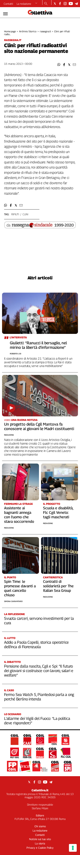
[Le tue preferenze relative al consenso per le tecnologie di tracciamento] (73, 848)
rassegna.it (45, 31)
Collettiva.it (40, 790)
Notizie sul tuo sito (40, 839)
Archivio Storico (28, 31)
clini (25, 214)
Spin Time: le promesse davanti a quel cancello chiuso (20, 588)
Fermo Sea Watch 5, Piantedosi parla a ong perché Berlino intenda (39, 696)
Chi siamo (40, 826)
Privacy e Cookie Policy (40, 847)
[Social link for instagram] (65, 3)
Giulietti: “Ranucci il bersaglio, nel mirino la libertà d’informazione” (38, 345)
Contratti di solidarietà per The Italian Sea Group (58, 586)
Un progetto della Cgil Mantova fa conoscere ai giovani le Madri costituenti (39, 426)
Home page (10, 31)
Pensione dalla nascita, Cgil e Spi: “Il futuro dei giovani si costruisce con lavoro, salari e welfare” (38, 670)
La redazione (24, 3)
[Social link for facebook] (60, 3)
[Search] (45, 4)
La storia (40, 843)
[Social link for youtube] (71, 3)
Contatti (8, 3)
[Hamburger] (5, 13)
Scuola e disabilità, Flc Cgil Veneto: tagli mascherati (58, 512)
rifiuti (15, 214)
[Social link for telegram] (76, 3)
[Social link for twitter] (54, 3)
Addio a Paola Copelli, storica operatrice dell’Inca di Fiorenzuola (36, 644)
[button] (59, 64)
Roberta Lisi (15, 353)
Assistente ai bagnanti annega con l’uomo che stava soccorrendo (19, 515)
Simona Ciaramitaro (13, 601)
